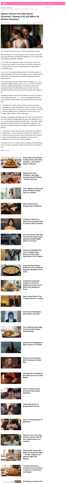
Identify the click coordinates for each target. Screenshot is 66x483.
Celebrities (27, 3)
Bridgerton (50, 3)
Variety (8, 150)
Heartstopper (43, 3)
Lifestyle (21, 3)
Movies (33, 3)
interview (26, 84)
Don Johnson (38, 81)
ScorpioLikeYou (4, 7)
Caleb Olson (40, 22)
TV (16, 3)
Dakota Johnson (5, 72)
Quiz (38, 3)
